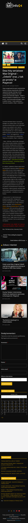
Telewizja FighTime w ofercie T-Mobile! (10, 461)
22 (21, 408)
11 (6, 405)
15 (21, 405)
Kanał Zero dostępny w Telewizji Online (13, 500)
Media (4, 64)
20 (13, 408)
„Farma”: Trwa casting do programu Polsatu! (12, 236)
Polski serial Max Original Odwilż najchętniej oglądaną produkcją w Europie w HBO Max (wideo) (14, 266)
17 (2, 408)
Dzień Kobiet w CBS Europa (17, 240)
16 (24, 405)
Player (8, 64)
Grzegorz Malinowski (6, 482)
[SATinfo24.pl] (3, 43)
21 (17, 408)
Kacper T (3, 489)
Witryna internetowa (6, 376)
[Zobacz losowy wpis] (25, 43)
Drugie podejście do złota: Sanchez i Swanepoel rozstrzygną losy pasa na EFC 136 (13, 497)
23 (24, 408)
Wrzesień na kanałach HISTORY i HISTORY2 (11, 471)
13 (13, 405)
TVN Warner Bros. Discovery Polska (10, 67)
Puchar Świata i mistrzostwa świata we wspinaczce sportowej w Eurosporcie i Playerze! (13, 294)
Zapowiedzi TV (21, 67)
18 (6, 408)
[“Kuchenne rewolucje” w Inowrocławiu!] (14, 305)
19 (10, 408)
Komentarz (4, 342)
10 (2, 405)
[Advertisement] (14, 27)
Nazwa (3, 362)
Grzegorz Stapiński (15, 85)
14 (17, 405)
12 (10, 405)
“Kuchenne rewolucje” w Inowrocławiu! (11, 321)
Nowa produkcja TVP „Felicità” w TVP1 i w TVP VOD (13, 473)
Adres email (5, 369)
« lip (2, 417)
